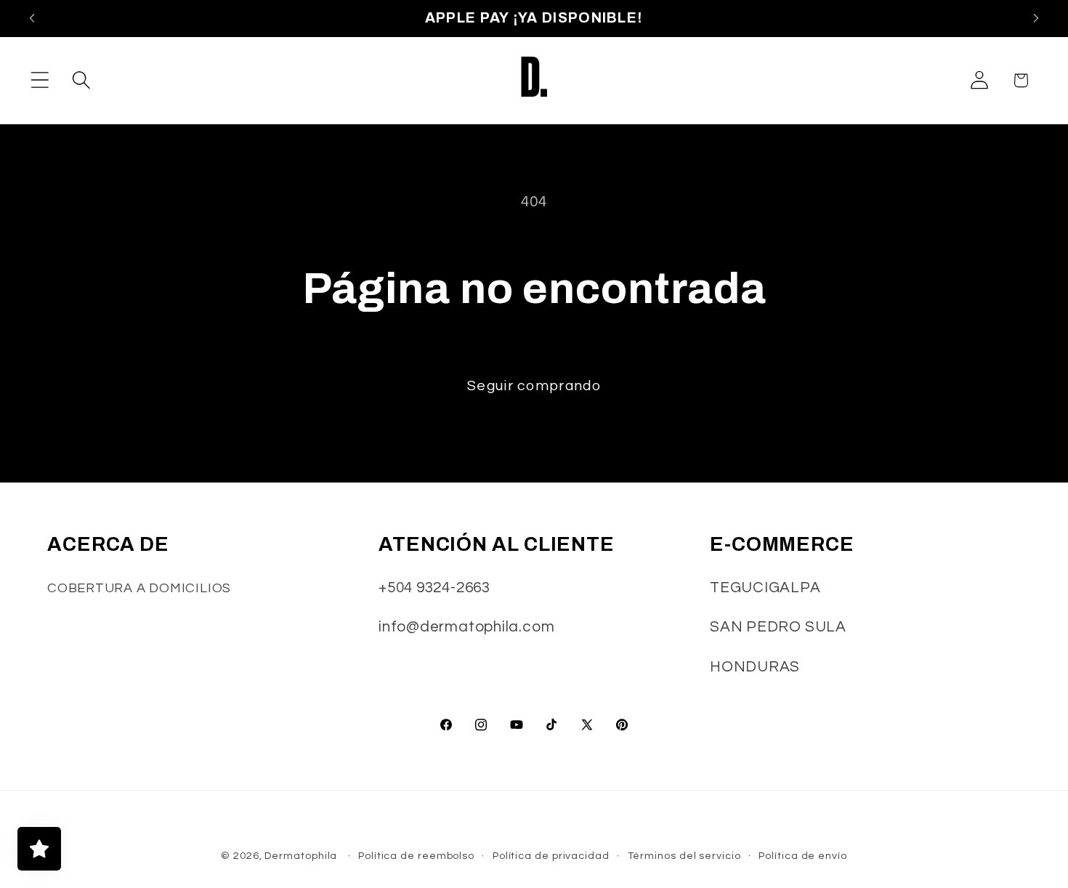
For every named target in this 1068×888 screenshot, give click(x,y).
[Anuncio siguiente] (1036, 18)
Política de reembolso (416, 855)
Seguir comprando (534, 386)
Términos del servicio (684, 855)
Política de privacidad (551, 855)
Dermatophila (300, 855)
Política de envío (802, 855)
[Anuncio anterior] (32, 18)
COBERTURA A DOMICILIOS (139, 588)
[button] (39, 80)
